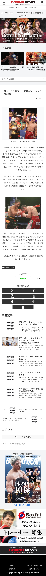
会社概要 (12, 569)
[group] (12, 62)
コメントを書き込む (23, 437)
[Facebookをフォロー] (33, 290)
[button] (42, 62)
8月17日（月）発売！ (23, 505)
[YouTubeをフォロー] (33, 296)
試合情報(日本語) (9, 267)
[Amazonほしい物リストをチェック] (23, 307)
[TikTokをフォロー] (12, 301)
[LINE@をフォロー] (33, 301)
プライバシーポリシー (34, 565)
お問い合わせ (34, 569)
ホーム (12, 565)
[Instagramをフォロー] (12, 296)
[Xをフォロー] (12, 290)
